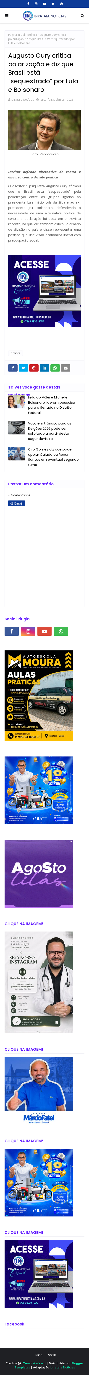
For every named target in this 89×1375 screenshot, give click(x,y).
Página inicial (16, 35)
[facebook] (28, 4)
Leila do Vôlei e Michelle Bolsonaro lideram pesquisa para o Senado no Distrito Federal (51, 405)
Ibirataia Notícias (22, 99)
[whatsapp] (61, 631)
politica (32, 35)
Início (38, 1355)
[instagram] (36, 4)
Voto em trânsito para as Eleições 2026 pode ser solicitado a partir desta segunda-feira (49, 431)
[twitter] (53, 4)
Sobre (52, 1355)
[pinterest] (61, 4)
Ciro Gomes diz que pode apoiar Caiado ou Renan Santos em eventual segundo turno (53, 457)
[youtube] (44, 4)
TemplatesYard (34, 1363)
